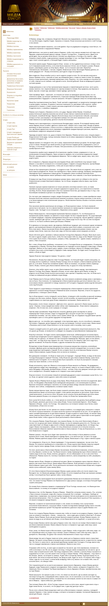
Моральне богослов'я (14, 89)
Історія (5, 120)
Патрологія (11, 107)
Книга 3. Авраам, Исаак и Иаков (86, 28)
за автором (11, 170)
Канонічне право (13, 100)
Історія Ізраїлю (12, 126)
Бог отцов (72, 28)
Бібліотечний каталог (10, 164)
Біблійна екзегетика (62, 28)
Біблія (5, 175)
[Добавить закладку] (31, 29)
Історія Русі (11, 129)
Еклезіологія (11, 92)
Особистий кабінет (90, 24)
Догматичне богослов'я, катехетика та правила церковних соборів (15, 81)
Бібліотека (49, 24)
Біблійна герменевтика (15, 49)
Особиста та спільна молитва (13, 115)
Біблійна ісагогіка (13, 46)
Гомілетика (11, 110)
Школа (38, 24)
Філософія (6, 154)
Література (6, 159)
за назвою (10, 167)
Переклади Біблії (13, 38)
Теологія (6, 71)
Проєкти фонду (73, 24)
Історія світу (11, 123)
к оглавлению (34, 598)
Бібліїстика (51, 28)
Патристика (11, 104)
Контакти (22, 603)
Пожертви (60, 24)
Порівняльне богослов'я (15, 86)
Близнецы (38, 30)
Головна (36, 28)
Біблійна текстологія (14, 56)
